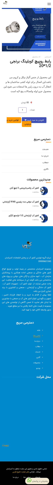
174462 (5, 446)
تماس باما (36, 335)
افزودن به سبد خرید (35, 120)
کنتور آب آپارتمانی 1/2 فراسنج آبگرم (24, 215)
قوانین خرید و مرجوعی (19, 122)
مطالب (45, 162)
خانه (38, 330)
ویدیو (38, 368)
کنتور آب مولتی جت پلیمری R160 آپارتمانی (21, 201)
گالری (46, 169)
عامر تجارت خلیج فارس (20, 471)
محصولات (36, 362)
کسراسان (48, 56)
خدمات (45, 149)
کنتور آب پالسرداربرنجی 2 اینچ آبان (24, 188)
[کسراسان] (5, 4)
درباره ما (44, 156)
